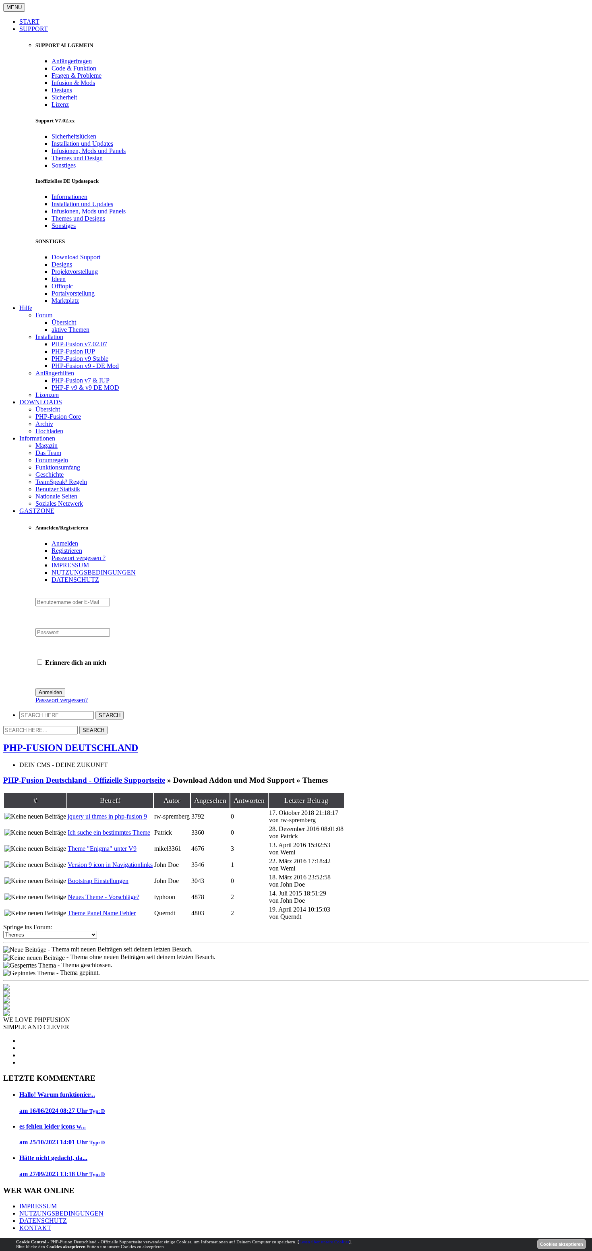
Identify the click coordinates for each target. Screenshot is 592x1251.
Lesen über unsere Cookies (324, 1241)
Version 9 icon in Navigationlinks (110, 864)
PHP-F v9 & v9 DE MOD (85, 387)
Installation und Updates (82, 143)
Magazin (46, 445)
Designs (62, 90)
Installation (49, 336)
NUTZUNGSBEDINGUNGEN (94, 572)
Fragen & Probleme (76, 75)
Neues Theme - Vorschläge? (103, 896)
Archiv (44, 423)
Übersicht (64, 322)
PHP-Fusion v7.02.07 (79, 344)
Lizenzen (47, 394)
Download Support (76, 257)
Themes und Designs (78, 218)
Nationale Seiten (56, 496)
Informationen (69, 196)
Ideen (59, 278)
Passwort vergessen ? (79, 557)
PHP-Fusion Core (58, 416)
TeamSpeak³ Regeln (61, 481)
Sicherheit (64, 97)
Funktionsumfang (57, 467)
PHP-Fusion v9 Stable (80, 358)
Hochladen (49, 431)
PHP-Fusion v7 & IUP (81, 380)
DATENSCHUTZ (75, 579)
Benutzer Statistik (57, 489)
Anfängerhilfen (54, 373)
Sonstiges (64, 165)
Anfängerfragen (72, 61)
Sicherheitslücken (74, 136)
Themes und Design (77, 158)
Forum (43, 315)
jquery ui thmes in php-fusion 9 (107, 816)
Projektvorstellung (75, 271)
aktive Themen (70, 329)
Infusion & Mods (73, 82)
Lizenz (60, 104)
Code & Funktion (74, 68)
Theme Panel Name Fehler (102, 913)
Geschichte (49, 474)
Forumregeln (51, 460)
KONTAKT (35, 1227)
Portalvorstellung (73, 293)
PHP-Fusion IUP (73, 351)
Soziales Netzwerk (59, 503)
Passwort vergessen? (61, 700)
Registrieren (67, 550)
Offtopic (62, 286)
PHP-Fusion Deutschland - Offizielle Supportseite (84, 780)
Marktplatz (65, 300)
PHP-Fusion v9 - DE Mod (85, 365)
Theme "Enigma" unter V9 (102, 848)
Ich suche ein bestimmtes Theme (109, 832)
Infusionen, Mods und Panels (89, 150)
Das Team (48, 452)
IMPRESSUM (70, 565)
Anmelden (65, 543)
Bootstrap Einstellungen (98, 880)
